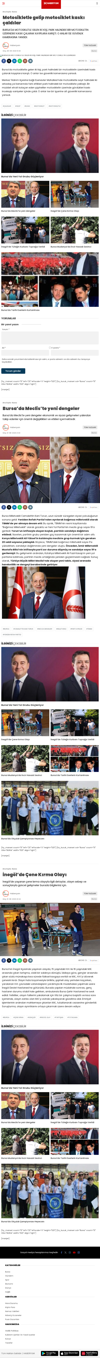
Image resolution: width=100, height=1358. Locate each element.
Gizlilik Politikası (11, 1330)
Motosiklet (40, 106)
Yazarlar (8, 1343)
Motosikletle (55, 106)
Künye (8, 1339)
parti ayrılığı (77, 629)
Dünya (8, 1288)
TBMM (90, 629)
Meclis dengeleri (45, 629)
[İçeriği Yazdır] (30, 61)
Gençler (32, 1017)
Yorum (6, 329)
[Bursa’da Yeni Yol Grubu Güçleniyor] (50, 145)
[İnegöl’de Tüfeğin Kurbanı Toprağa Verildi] (25, 230)
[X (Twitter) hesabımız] (65, 1252)
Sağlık (7, 1292)
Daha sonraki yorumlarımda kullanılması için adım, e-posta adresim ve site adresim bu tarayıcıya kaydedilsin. (46, 360)
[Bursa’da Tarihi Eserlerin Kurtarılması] (50, 279)
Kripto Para (10, 1307)
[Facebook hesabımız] (61, 1252)
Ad (4, 347)
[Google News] (93, 61)
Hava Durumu (11, 1303)
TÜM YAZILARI (90, 45)
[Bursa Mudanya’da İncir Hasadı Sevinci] (75, 230)
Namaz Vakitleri (12, 1311)
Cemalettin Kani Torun (24, 629)
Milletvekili (61, 629)
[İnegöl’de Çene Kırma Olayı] (75, 194)
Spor (7, 1280)
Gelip (18, 106)
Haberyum (15, 45)
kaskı (28, 106)
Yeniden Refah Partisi (12, 635)
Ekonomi (9, 1284)
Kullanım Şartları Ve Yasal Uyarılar (20, 1335)
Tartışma (59, 1017)
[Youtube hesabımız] (74, 1252)
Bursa (94, 51)
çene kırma (19, 1017)
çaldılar (7, 106)
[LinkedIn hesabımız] (79, 1252)
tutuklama (73, 1017)
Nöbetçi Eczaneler (13, 1315)
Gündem (9, 1276)
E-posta (56, 347)
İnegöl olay (45, 1017)
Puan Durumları (12, 1319)
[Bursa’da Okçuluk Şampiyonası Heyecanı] (50, 808)
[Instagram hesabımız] (70, 1252)
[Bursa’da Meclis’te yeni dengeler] (25, 194)
